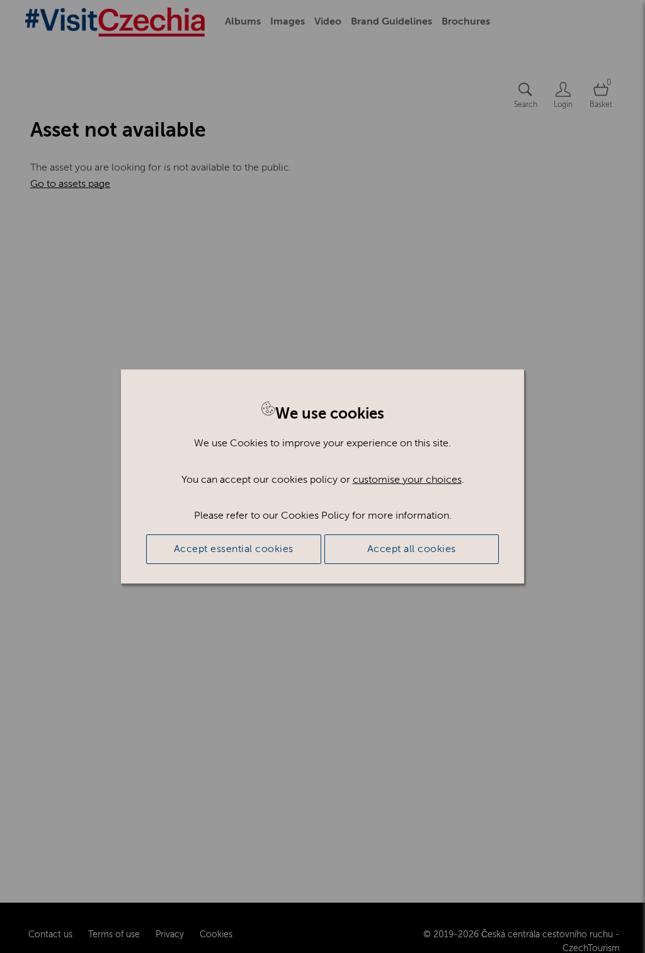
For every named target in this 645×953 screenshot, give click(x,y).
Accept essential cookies (234, 549)
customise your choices (407, 479)
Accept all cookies (411, 549)
